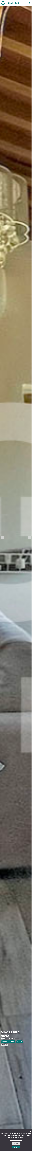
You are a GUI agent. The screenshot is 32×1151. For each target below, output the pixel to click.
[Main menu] (29, 2)
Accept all (16, 1147)
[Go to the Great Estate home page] (11, 3)
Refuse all (16, 1143)
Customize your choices (16, 1140)
